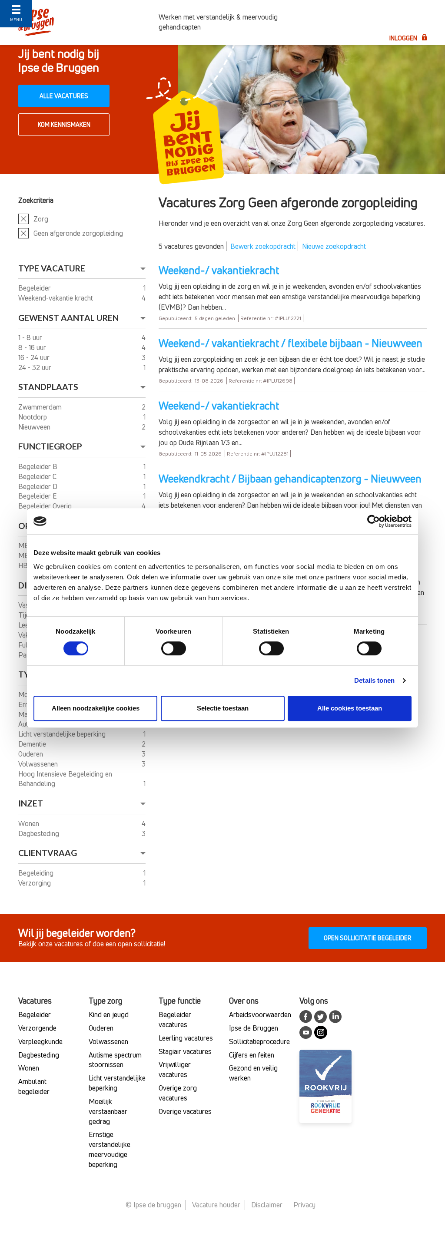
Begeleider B (38, 466)
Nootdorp (33, 417)
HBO (26, 565)
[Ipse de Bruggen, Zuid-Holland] (82, 22)
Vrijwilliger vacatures (175, 1069)
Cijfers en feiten (251, 1055)
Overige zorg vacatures (178, 1093)
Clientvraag (47, 853)
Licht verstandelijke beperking (62, 734)
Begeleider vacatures (175, 1019)
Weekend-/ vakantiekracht (219, 270)
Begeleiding (36, 873)
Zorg (40, 219)
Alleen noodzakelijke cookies (95, 708)
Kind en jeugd (109, 1014)
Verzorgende (37, 1028)
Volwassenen (39, 764)
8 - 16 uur (33, 347)
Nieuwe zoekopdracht (334, 246)
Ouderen (31, 754)
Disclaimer (266, 1205)
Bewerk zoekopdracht (263, 246)
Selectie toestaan (223, 708)
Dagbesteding (39, 833)
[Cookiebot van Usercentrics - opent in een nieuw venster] (373, 521)
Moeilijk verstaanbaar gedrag (108, 1111)
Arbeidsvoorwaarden (260, 1014)
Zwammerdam (40, 407)
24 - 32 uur (35, 367)
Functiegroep (50, 446)
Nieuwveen (35, 427)
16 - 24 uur (34, 357)
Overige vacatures (185, 1111)
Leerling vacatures (186, 1038)
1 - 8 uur (31, 337)
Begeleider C (38, 476)
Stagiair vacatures (185, 1051)
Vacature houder (216, 1205)
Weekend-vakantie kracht (56, 298)
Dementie (33, 744)
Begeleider (35, 288)
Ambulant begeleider (34, 1086)
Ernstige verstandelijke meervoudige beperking (109, 1149)
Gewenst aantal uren (68, 318)
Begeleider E (38, 496)
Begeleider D (38, 486)
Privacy (304, 1205)
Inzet (30, 803)
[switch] (173, 648)
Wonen (29, 823)
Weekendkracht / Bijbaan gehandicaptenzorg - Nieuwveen (290, 479)
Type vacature (51, 268)
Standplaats (48, 387)
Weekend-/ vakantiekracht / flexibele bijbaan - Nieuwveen (290, 343)
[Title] (16, 16)
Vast (25, 605)
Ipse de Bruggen (253, 1028)
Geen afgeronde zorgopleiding (78, 233)
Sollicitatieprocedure (259, 1041)
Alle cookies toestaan (349, 708)
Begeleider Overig (45, 506)
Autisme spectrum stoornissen (115, 1060)
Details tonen (374, 680)
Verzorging (35, 883)
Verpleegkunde (40, 1041)
